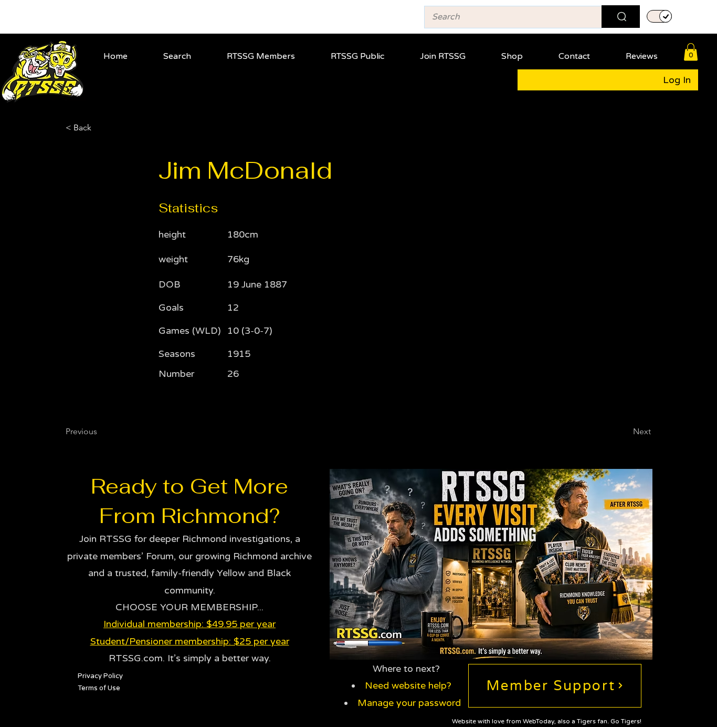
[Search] (621, 16)
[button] (269, 52)
